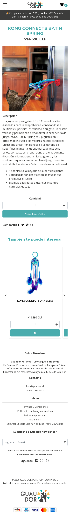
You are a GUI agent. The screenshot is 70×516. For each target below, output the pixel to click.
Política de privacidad (35, 415)
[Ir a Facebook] (36, 461)
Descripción (9, 116)
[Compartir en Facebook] (18, 225)
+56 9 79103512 (35, 390)
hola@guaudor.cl (35, 386)
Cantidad (35, 198)
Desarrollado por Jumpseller (52, 483)
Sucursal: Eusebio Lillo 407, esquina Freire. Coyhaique (35, 423)
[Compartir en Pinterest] (27, 225)
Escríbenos (35, 419)
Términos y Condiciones (35, 406)
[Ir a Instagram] (41, 461)
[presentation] (5, 295)
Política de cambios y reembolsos (35, 411)
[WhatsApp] (47, 461)
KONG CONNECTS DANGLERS (35, 300)
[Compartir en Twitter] (22, 225)
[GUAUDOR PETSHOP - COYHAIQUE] (35, 5)
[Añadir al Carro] (35, 332)
